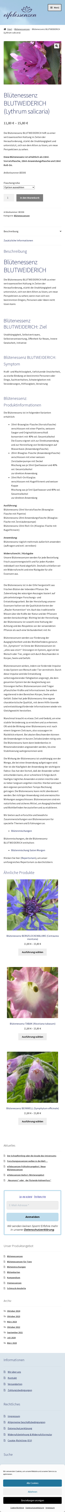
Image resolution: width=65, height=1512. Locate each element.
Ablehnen (32, 1491)
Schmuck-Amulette (16, 1288)
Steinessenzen (14, 1283)
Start (9, 29)
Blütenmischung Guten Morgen (28, 850)
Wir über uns (14, 1371)
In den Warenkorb (29, 197)
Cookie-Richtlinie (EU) (20, 1440)
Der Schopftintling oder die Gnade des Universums (31, 1155)
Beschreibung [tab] (11, 231)
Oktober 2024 (13, 1311)
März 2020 (12, 1343)
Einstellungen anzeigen (32, 1500)
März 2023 (12, 1321)
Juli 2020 (11, 1337)
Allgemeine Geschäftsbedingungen (26, 1422)
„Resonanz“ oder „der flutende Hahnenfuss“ (29, 1180)
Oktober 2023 (13, 1316)
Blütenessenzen (22, 29)
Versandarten (15, 1384)
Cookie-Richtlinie (17, 1507)
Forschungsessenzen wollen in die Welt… (27, 1161)
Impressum (50, 1507)
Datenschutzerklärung (35, 1507)
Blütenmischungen (21, 830)
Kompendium (13, 1277)
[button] (56, 45)
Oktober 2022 (13, 1327)
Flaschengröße (12, 182)
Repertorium (28, 857)
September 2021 (15, 1332)
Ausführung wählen (32, 952)
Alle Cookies (32, 1483)
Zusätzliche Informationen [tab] (18, 240)
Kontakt (12, 1377)
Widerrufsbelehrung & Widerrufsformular (30, 1434)
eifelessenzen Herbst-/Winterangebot (25, 1175)
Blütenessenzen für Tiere (19, 1261)
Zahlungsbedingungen (20, 1390)
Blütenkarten (13, 1272)
